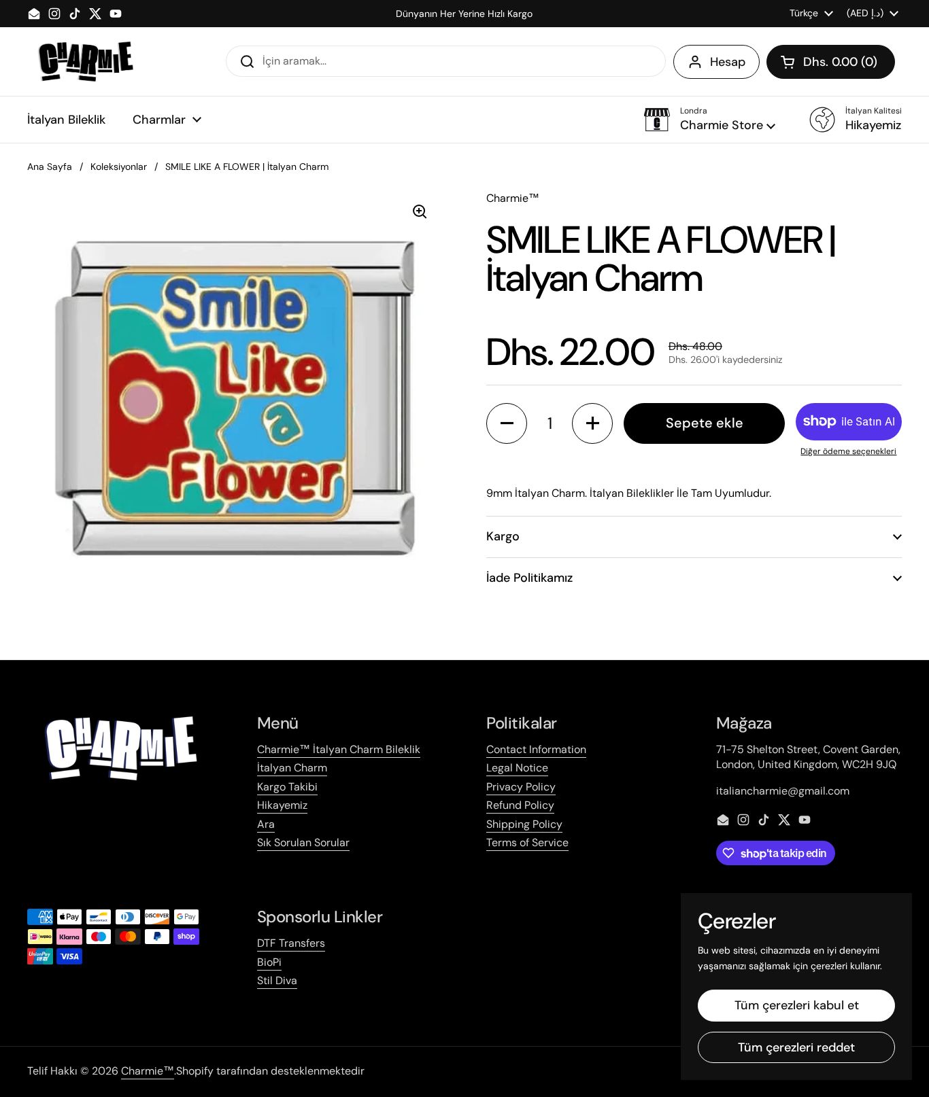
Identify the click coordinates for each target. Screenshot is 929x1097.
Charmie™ (147, 1071)
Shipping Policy (524, 824)
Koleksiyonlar (118, 166)
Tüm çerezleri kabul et (796, 1005)
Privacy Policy (521, 787)
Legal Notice (517, 768)
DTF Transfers (291, 943)
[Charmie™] (85, 61)
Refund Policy (520, 805)
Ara (266, 824)
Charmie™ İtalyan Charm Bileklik (338, 749)
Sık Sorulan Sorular (303, 842)
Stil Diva (277, 980)
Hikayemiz (282, 805)
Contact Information (536, 749)
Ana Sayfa (49, 166)
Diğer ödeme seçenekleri (848, 451)
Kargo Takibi (287, 787)
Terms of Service (527, 842)
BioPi (269, 962)
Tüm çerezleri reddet (796, 1047)
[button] (830, 62)
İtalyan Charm (292, 768)
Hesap (727, 62)
